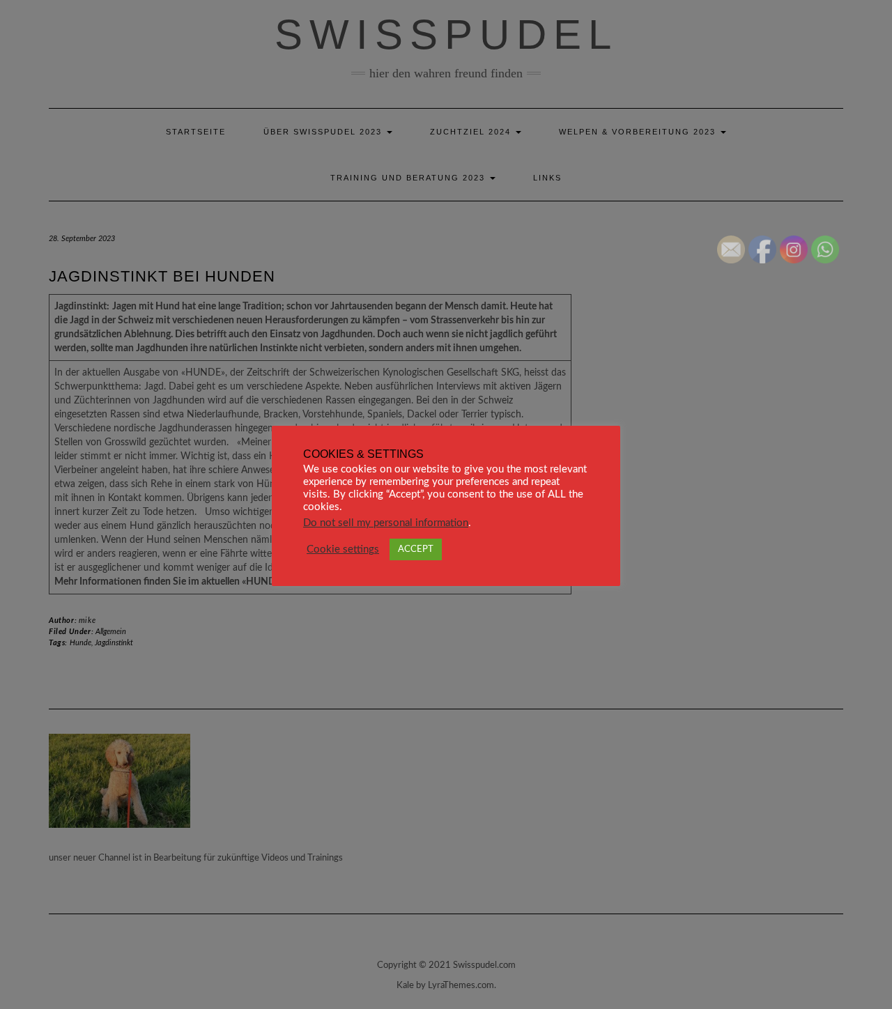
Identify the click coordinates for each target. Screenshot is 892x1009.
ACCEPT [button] (415, 549)
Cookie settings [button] (343, 549)
